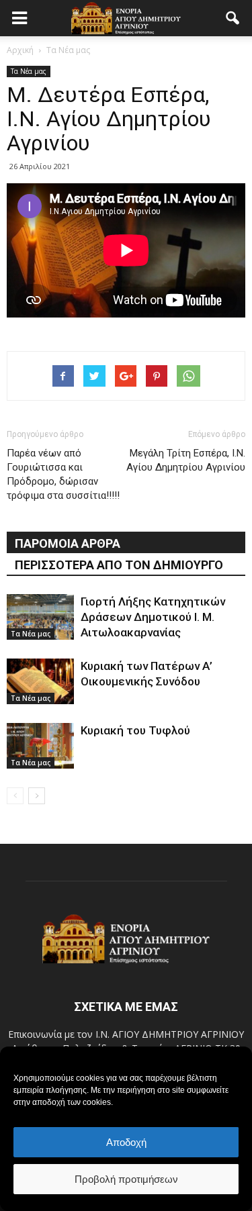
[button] (233, 18)
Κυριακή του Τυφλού (135, 730)
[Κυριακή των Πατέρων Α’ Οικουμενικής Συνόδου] (40, 682)
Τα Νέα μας (28, 71)
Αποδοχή (126, 1142)
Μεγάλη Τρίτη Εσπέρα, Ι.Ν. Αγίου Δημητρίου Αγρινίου (185, 460)
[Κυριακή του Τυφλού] (40, 746)
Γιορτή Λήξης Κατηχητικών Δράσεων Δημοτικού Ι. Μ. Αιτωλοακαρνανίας (153, 617)
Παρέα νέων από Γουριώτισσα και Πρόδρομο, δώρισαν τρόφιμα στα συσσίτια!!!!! (63, 474)
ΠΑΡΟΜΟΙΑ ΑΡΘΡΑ (67, 543)
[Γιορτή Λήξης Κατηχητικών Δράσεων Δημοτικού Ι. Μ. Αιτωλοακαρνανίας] (40, 617)
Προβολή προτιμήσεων (126, 1179)
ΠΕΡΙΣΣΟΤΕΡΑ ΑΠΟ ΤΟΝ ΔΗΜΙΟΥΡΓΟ (119, 565)
